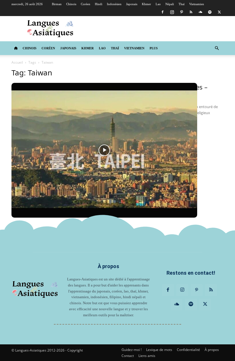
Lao (158, 4)
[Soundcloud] (200, 12)
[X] (219, 12)
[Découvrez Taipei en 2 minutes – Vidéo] (104, 150)
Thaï (182, 4)
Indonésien (114, 4)
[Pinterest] (181, 12)
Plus (154, 48)
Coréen (85, 4)
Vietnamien (196, 4)
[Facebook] (162, 12)
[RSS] (191, 12)
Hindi (98, 4)
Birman (57, 4)
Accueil (17, 62)
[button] (217, 48)
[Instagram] (172, 12)
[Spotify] (209, 12)
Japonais (131, 4)
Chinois (71, 4)
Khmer (146, 4)
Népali (169, 4)
